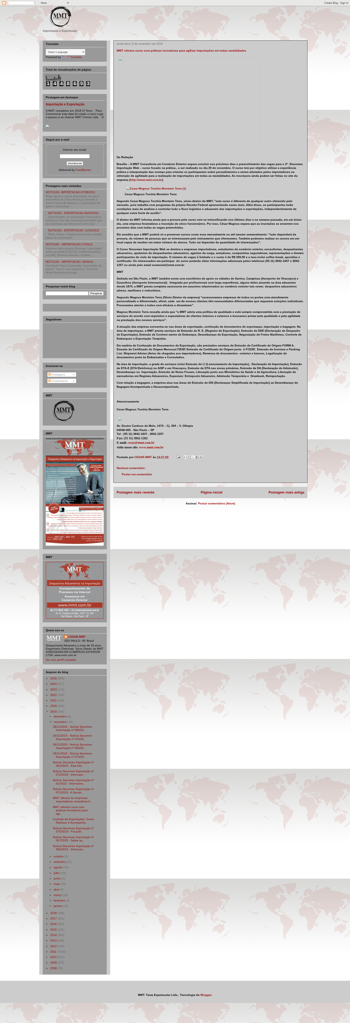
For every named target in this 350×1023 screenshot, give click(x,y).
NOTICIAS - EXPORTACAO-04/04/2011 (73, 213)
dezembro (60, 716)
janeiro (58, 906)
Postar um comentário (137, 474)
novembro (60, 721)
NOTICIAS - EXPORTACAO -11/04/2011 (73, 230)
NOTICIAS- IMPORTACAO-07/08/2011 (70, 192)
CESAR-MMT (77, 636)
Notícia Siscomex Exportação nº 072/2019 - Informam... (73, 773)
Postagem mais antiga (286, 492)
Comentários (59, 380)
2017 (54, 918)
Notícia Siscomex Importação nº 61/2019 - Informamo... (73, 781)
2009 (54, 962)
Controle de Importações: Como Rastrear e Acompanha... (73, 821)
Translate (76, 57)
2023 (54, 689)
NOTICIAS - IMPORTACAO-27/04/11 (69, 244)
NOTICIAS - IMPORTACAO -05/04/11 (70, 261)
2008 (54, 968)
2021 (54, 700)
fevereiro (60, 900)
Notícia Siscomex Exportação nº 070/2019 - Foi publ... (73, 830)
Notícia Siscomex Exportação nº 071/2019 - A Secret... (73, 790)
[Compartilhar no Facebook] (197, 457)
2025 (54, 678)
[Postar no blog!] (189, 457)
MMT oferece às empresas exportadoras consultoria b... (73, 799)
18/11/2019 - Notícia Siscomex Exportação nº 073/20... (72, 755)
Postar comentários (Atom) (216, 503)
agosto (58, 867)
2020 (54, 705)
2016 (54, 924)
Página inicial (211, 492)
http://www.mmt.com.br (146, 179)
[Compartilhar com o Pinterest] (201, 457)
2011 (53, 951)
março (58, 895)
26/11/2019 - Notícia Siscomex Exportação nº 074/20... (72, 737)
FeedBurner (83, 170)
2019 (54, 711)
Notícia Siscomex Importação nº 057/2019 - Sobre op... (73, 839)
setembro (60, 861)
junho (58, 878)
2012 (54, 946)
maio (57, 883)
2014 (54, 935)
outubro (59, 856)
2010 (54, 957)
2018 (54, 913)
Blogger (206, 995)
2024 (54, 683)
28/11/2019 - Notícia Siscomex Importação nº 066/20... (72, 728)
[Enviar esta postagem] (178, 457)
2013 (54, 940)
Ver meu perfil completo (61, 659)
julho (57, 873)
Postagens (58, 374)
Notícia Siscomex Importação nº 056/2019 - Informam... (73, 847)
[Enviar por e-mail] (186, 457)
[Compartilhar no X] (193, 457)
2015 (54, 929)
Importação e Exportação (65, 104)
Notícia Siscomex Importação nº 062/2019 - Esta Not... (73, 764)
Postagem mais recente (135, 492)
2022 (54, 695)
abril (57, 889)
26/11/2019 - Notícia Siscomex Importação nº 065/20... (72, 746)
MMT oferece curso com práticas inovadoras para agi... (70, 810)
